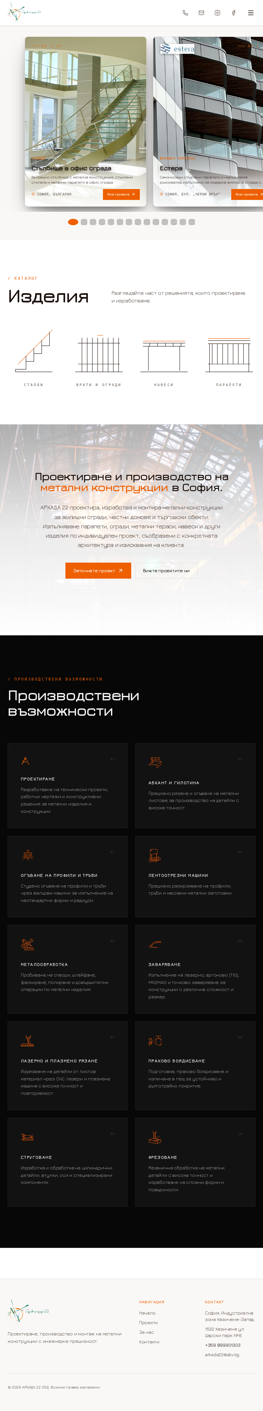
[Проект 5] (111, 222)
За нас (146, 1332)
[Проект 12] (174, 222)
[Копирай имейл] (201, 13)
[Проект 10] (156, 222)
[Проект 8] (138, 222)
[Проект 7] (129, 222)
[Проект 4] (102, 222)
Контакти (149, 1341)
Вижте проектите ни (166, 570)
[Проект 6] (120, 222)
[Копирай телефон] (185, 13)
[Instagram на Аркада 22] (217, 13)
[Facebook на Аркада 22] (233, 13)
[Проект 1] (73, 222)
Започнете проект (94, 570)
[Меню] (251, 13)
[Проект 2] (84, 222)
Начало (147, 1313)
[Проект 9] (147, 222)
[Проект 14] (192, 222)
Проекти (148, 1322)
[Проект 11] (165, 222)
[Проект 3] (93, 222)
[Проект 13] (183, 222)
